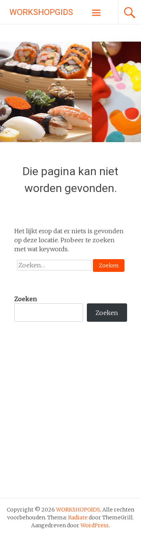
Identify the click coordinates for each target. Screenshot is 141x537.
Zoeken (25, 299)
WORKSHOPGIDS (41, 12)
